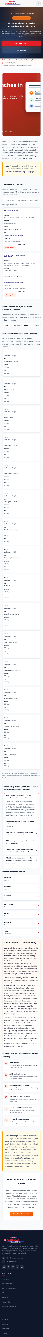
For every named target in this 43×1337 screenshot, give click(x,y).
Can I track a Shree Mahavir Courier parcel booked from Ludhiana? (19, 850)
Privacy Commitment (9, 1306)
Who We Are (6, 1279)
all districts (30, 815)
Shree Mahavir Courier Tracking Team (23, 60)
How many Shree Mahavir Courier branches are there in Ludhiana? (18, 796)
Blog (3, 1293)
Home (11, 13)
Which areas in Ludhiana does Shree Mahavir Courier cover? (19, 833)
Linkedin (5, 1324)
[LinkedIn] (8, 1267)
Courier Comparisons (9, 1288)
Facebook (5, 1319)
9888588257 (8, 229)
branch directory (19, 810)
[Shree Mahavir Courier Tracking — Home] (21, 1239)
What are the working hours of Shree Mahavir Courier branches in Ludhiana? (20, 823)
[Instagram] (13, 1267)
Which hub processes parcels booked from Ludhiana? (20, 842)
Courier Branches (20, 13)
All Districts (21, 50)
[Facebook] (4, 1267)
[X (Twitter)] (17, 1267)
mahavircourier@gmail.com (13, 235)
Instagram (5, 1329)
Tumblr (4, 1333)
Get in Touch (6, 1297)
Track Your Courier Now (21, 1214)
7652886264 (18, 277)
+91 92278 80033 (11, 1262)
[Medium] (22, 1267)
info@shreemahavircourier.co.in (15, 1258)
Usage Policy (6, 1302)
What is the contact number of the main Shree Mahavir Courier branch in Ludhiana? (19, 860)
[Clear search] (38, 200)
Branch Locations (7, 1284)
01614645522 (8, 277)
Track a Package (20, 43)
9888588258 (17, 229)
